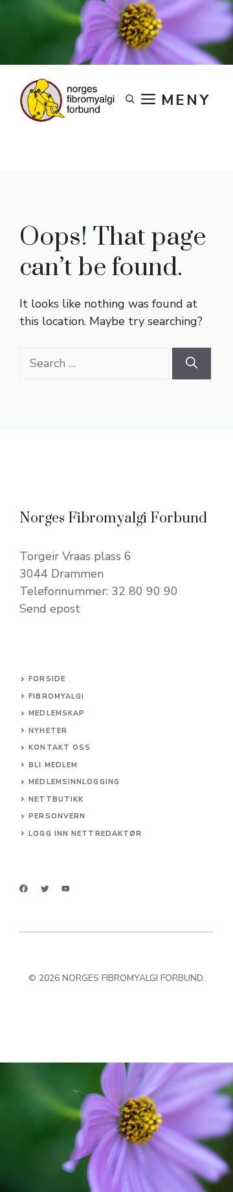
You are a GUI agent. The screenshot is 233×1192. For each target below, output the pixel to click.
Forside (46, 679)
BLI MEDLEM (53, 765)
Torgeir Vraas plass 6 (75, 556)
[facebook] (23, 888)
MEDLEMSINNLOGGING (74, 782)
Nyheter (47, 731)
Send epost (49, 608)
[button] (130, 100)
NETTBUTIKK (55, 799)
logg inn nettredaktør (85, 833)
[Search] (191, 363)
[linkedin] (65, 888)
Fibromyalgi (56, 696)
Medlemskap (56, 713)
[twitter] (45, 888)
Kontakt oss (59, 747)
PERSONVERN (56, 816)
